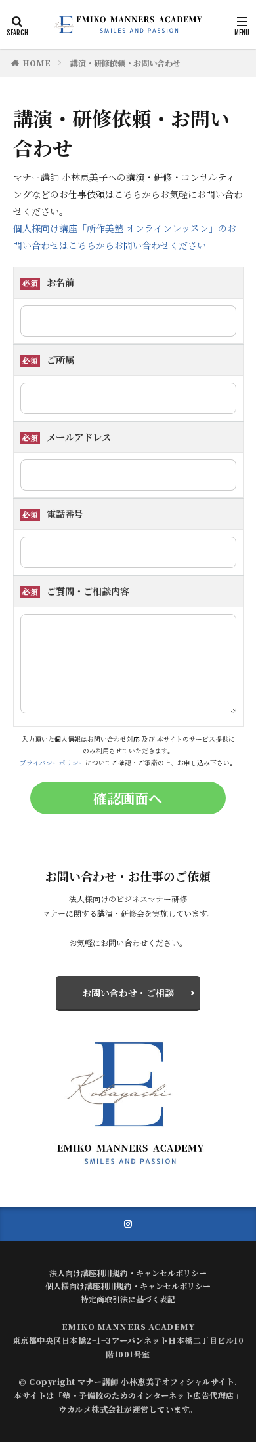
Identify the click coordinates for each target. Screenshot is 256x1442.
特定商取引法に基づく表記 (128, 1298)
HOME (36, 62)
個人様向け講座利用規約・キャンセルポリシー (128, 1285)
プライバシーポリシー (52, 762)
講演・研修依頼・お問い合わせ (125, 62)
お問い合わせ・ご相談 (128, 992)
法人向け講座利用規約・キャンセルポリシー (128, 1272)
